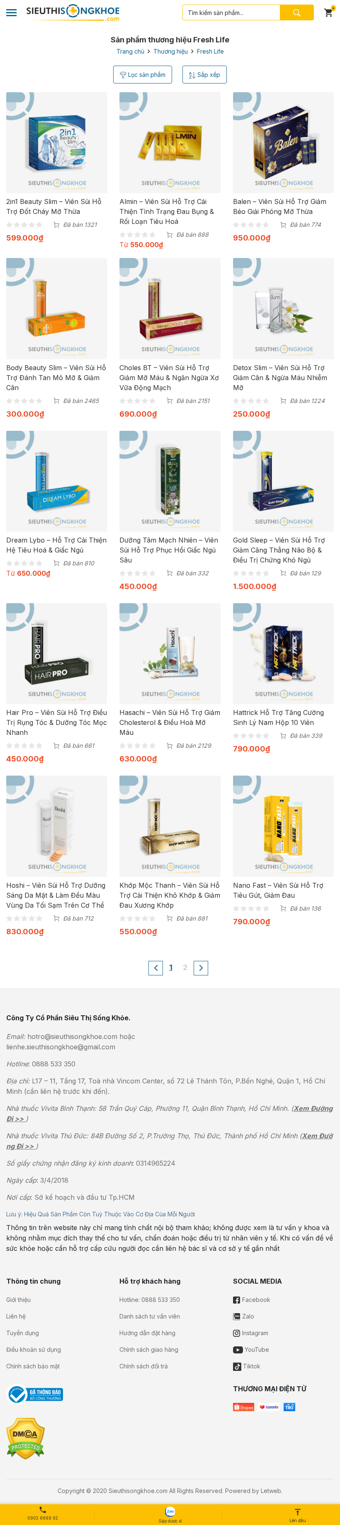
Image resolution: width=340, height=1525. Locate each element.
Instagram (254, 1332)
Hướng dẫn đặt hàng (147, 1332)
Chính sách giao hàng (148, 1349)
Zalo (247, 1316)
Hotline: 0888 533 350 (149, 1299)
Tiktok (250, 1366)
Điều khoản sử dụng (33, 1349)
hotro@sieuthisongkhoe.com (72, 1036)
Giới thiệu (18, 1299)
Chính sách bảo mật (33, 1366)
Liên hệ (16, 1316)
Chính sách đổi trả (143, 1366)
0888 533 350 (53, 1064)
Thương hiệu (170, 51)
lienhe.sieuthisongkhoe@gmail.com (60, 1047)
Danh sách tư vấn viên (149, 1316)
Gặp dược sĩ (170, 1520)
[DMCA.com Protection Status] (25, 1438)
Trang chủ (130, 51)
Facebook (255, 1299)
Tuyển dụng (22, 1332)
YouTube (256, 1349)
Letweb (271, 1490)
